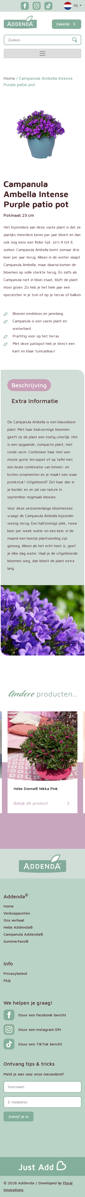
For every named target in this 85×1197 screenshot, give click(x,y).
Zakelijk (63, 24)
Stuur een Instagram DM (39, 1029)
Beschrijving (29, 385)
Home (9, 78)
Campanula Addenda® (23, 934)
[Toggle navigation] (42, 53)
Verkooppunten (17, 913)
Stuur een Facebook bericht (42, 1015)
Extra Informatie (35, 400)
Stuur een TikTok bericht (40, 1044)
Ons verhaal (14, 920)
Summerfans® (16, 941)
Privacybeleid (15, 973)
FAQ (7, 980)
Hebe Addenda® (18, 927)
